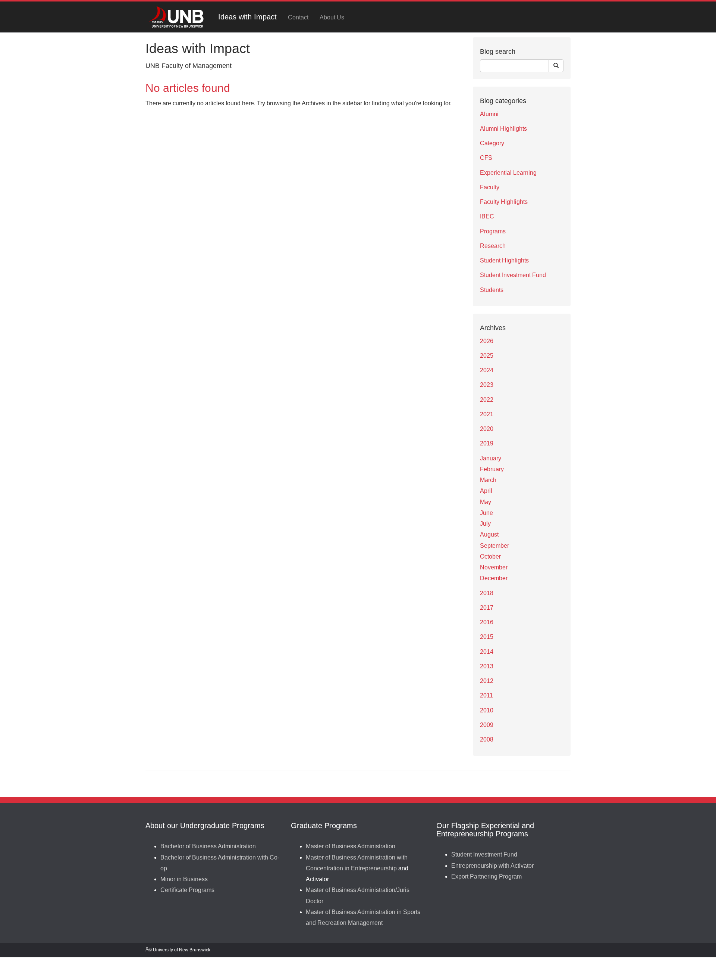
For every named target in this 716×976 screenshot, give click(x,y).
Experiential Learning (508, 173)
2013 (486, 666)
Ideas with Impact (247, 17)
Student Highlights (504, 260)
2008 (486, 739)
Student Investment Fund (513, 275)
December (494, 578)
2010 (486, 710)
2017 (486, 607)
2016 (486, 622)
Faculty (489, 187)
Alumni (489, 114)
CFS (486, 158)
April (486, 491)
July (485, 523)
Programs (493, 231)
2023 (486, 385)
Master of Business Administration (350, 846)
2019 (486, 443)
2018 (486, 593)
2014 (486, 652)
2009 (486, 725)
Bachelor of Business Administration (208, 846)
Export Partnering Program (486, 876)
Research (493, 246)
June (486, 513)
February (492, 469)
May (485, 502)
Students (491, 290)
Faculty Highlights (504, 202)
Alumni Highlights (503, 128)
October (490, 556)
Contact (298, 17)
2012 (486, 681)
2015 (486, 637)
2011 (486, 695)
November (494, 567)
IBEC (487, 216)
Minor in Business (184, 879)
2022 (486, 400)
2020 (486, 429)
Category (492, 143)
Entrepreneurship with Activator (492, 865)
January (490, 458)
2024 (486, 370)
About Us (332, 17)
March (488, 480)
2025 (486, 355)
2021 (486, 414)
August (489, 534)
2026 (486, 341)
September (494, 546)
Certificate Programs (187, 890)
